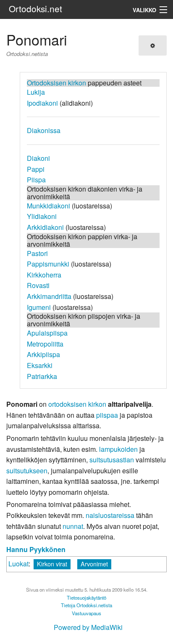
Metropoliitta (45, 344)
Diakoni (38, 158)
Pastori (37, 253)
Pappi (36, 169)
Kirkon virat (52, 563)
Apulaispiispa (47, 333)
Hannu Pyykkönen (36, 549)
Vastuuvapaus (86, 613)
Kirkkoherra (44, 275)
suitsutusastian (111, 459)
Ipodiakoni (42, 103)
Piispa (36, 179)
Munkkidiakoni (48, 206)
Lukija (36, 92)
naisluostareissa (110, 515)
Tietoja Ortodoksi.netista (86, 605)
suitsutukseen (26, 470)
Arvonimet (94, 563)
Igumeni (39, 307)
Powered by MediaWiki (88, 627)
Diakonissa (43, 130)
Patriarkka (42, 376)
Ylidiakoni (42, 216)
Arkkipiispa (43, 354)
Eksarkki (39, 365)
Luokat (18, 563)
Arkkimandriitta (49, 296)
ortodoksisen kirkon (77, 404)
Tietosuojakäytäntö (86, 597)
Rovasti (38, 285)
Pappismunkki (48, 264)
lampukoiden (118, 449)
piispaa (107, 415)
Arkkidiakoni (45, 227)
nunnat (73, 526)
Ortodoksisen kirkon (56, 83)
